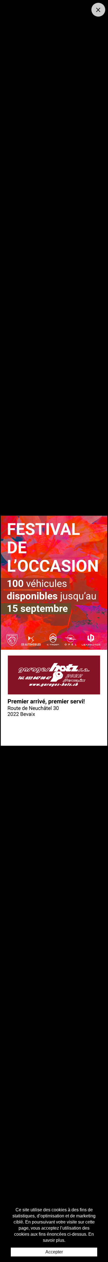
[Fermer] (98, 10)
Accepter (54, 1252)
